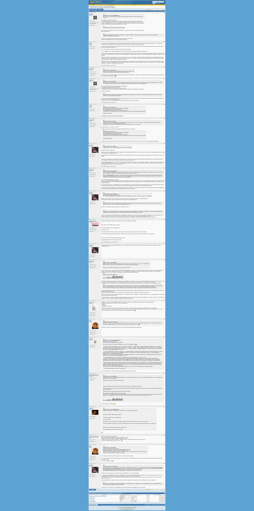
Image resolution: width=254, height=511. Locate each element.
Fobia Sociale (100, 6)
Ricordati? (158, 3)
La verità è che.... (92, 497)
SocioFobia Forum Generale (109, 6)
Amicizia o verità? (92, 498)
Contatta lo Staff (147, 504)
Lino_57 (91, 302)
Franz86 (91, 69)
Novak (91, 145)
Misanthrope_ (93, 221)
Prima (152, 9)
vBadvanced (127, 509)
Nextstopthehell (93, 375)
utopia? (91, 14)
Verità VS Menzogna (92, 501)
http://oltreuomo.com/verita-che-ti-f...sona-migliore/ (113, 342)
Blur (90, 320)
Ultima (162, 9)
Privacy (159, 504)
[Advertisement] (155, 22)
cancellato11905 (94, 436)
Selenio (91, 408)
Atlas (90, 43)
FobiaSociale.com (93, 6)
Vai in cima (163, 504)
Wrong (91, 339)
